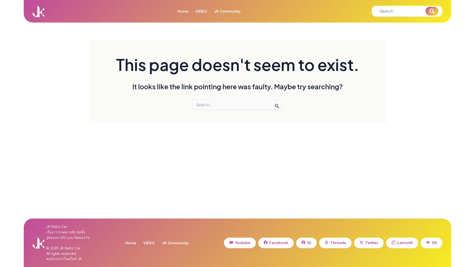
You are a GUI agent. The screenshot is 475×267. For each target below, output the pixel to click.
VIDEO (201, 11)
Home (183, 11)
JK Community (227, 11)
